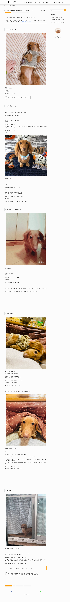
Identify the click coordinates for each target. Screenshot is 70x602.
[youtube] (58, 37)
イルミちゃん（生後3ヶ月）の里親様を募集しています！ (58, 23)
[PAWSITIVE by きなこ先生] (11, 2)
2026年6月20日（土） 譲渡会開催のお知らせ (58, 20)
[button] (11, 591)
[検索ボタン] (64, 2)
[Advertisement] (25, 301)
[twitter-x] (55, 37)
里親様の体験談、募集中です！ (26, 21)
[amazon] (60, 37)
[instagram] (57, 37)
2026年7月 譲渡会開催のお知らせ (56, 17)
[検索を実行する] (65, 10)
